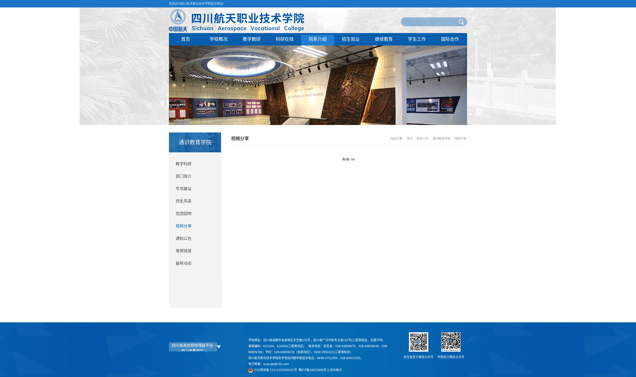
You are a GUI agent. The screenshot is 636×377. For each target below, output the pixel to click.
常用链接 (184, 251)
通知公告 (184, 238)
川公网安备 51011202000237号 (276, 370)
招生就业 (351, 39)
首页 (185, 39)
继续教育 (384, 39)
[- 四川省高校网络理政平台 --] (193, 345)
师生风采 (184, 201)
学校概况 (219, 39)
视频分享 (184, 226)
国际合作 (450, 39)
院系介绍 (318, 39)
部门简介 (184, 176)
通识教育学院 (441, 138)
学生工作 (417, 39)
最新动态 (184, 263)
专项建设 (184, 189)
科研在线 (285, 39)
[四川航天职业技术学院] (236, 30)
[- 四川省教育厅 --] (193, 350)
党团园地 (184, 213)
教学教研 (252, 39)
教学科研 (184, 164)
